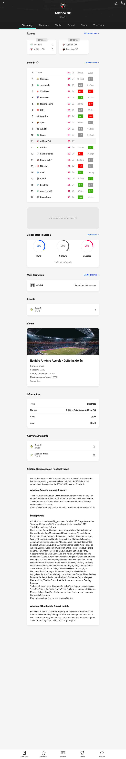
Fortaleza (44, 97)
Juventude (45, 85)
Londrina (44, 184)
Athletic (43, 128)
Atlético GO (45, 141)
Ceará (43, 178)
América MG (46, 191)
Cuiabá (43, 147)
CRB (42, 110)
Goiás (43, 134)
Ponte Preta (45, 197)
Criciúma (44, 78)
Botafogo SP (46, 159)
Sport (42, 122)
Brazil (93, 422)
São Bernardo (46, 153)
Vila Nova (44, 91)
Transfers (98, 25)
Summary (27, 25)
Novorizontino (46, 103)
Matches (44, 25)
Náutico (43, 166)
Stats (84, 25)
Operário (44, 116)
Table (58, 25)
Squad (71, 25)
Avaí (42, 172)
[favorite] (116, 3)
